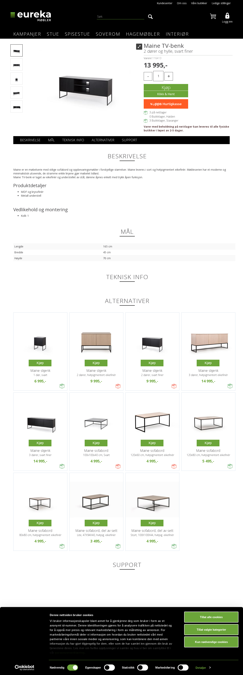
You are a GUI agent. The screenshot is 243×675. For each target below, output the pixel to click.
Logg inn (227, 21)
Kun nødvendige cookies (211, 642)
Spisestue (77, 34)
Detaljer (201, 667)
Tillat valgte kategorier (211, 629)
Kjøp (166, 87)
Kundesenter (164, 3)
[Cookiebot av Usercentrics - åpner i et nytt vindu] (24, 667)
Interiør (177, 34)
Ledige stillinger (221, 3)
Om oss (182, 3)
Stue (53, 34)
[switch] (109, 667)
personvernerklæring (70, 652)
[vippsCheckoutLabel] (166, 104)
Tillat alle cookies (211, 617)
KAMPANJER (27, 34)
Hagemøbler (143, 34)
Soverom (108, 34)
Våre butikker (199, 3)
